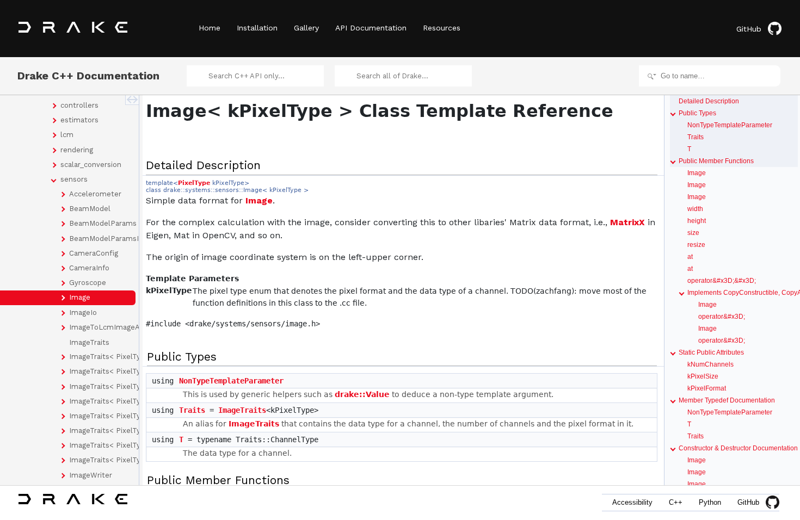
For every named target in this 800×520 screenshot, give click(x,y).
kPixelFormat (706, 388)
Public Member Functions (716, 161)
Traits (192, 410)
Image (259, 200)
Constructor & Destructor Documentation (738, 448)
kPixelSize (702, 376)
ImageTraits (242, 410)
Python (710, 502)
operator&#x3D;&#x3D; (721, 280)
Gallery (306, 27)
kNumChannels (710, 364)
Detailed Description (709, 101)
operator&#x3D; (721, 316)
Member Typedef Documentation (727, 400)
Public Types (697, 113)
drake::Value (362, 394)
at (690, 257)
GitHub (748, 28)
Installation (257, 27)
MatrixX (627, 222)
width (695, 209)
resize (696, 245)
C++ (675, 502)
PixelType (194, 183)
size (693, 233)
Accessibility (632, 502)
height (696, 221)
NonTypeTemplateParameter (231, 380)
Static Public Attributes (711, 352)
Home (209, 27)
